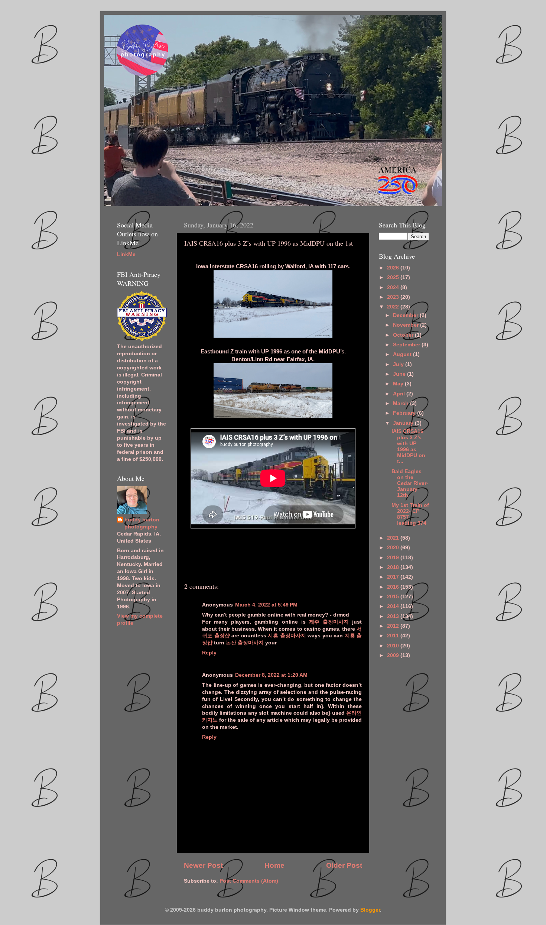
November (406, 325)
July (399, 364)
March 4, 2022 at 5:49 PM (266, 605)
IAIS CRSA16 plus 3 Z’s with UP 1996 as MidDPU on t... (408, 446)
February (405, 413)
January (404, 423)
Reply (209, 653)
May (399, 384)
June (400, 374)
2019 (393, 557)
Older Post (344, 865)
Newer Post (203, 865)
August (403, 354)
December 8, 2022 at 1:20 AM (271, 675)
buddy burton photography (141, 523)
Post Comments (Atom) (249, 881)
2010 (393, 646)
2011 (393, 635)
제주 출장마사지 (329, 622)
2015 (393, 596)
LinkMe (126, 254)
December (406, 315)
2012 (393, 626)
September (407, 344)
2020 (393, 547)
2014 (393, 606)
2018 (393, 567)
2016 (393, 587)
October (404, 335)
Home (274, 865)
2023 (393, 297)
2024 (393, 287)
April (399, 394)
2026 (393, 268)
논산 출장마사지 (245, 643)
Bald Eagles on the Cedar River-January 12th (409, 483)
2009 (393, 655)
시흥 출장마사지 (287, 635)
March (401, 403)
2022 (393, 307)
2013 (393, 616)
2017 (393, 577)
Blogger (370, 910)
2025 (393, 277)
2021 (393, 538)
